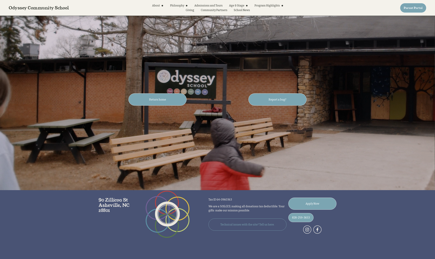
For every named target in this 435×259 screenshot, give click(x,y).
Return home (157, 99)
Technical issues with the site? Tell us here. (247, 224)
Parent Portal (413, 8)
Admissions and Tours (208, 5)
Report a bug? (277, 99)
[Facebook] (317, 229)
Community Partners (214, 10)
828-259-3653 (301, 217)
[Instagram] (307, 229)
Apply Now (312, 203)
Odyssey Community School (39, 8)
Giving (190, 10)
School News (242, 10)
